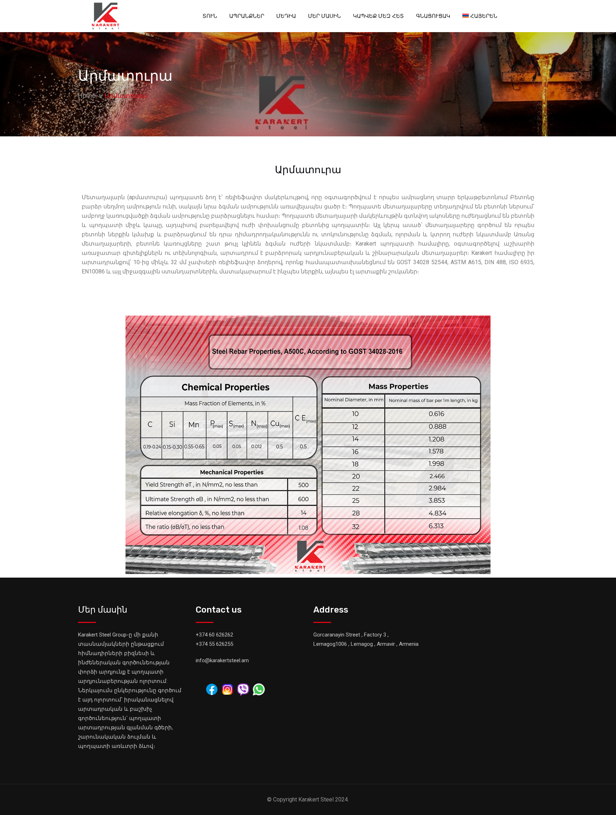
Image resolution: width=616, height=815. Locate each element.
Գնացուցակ (433, 16)
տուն (209, 16)
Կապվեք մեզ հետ (378, 16)
